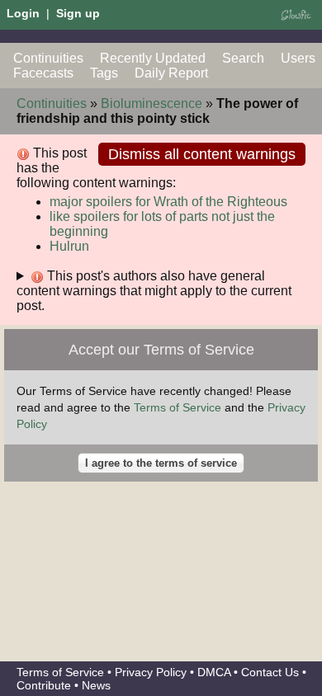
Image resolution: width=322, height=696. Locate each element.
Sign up (78, 13)
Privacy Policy (151, 672)
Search (243, 58)
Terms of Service (177, 407)
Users (298, 58)
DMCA (213, 672)
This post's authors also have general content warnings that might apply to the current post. (154, 291)
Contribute (44, 685)
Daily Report (171, 73)
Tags (104, 73)
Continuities (48, 58)
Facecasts (43, 73)
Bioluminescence (151, 103)
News (96, 685)
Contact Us (270, 672)
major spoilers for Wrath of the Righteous (168, 202)
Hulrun (69, 246)
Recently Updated (153, 58)
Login (23, 13)
